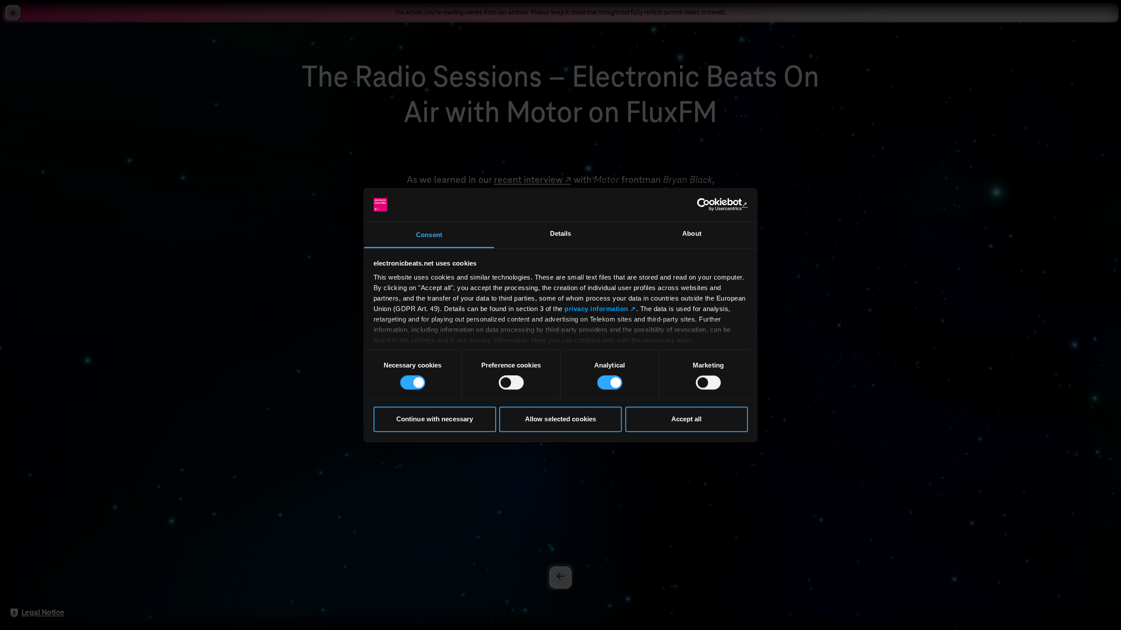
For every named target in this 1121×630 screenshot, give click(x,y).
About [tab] (692, 233)
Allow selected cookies (560, 419)
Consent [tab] (429, 234)
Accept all (686, 419)
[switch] (511, 383)
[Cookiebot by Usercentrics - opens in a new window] (709, 204)
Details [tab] (560, 233)
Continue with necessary (434, 419)
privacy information (596, 308)
